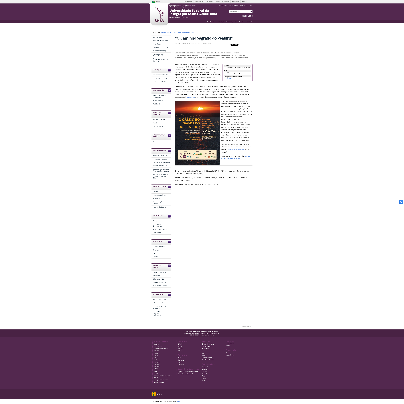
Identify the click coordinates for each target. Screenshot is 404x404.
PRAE (155, 360)
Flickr (249, 16)
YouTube (244, 16)
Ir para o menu (186, 5)
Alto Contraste (233, 6)
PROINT (156, 358)
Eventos (172, 32)
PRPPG (156, 353)
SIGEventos (191, 97)
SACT (155, 371)
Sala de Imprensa (231, 22)
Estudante (249, 22)
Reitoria (156, 344)
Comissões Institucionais (185, 374)
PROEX (156, 355)
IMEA (179, 358)
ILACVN (180, 348)
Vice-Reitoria (157, 346)
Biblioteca (181, 360)
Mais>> (228, 346)
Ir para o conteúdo (174, 5)
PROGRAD (157, 351)
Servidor (241, 22)
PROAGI (156, 364)
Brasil (158, 2)
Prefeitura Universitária (161, 348)
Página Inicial (165, 32)
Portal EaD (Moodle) (208, 360)
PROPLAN (157, 367)
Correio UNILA (206, 346)
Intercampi (205, 348)
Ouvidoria (181, 365)
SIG (203, 353)
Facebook (246, 16)
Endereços (221, 22)
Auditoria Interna (159, 382)
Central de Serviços (208, 344)
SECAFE (156, 373)
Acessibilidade (230, 353)
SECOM (156, 369)
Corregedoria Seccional (161, 380)
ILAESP (180, 346)
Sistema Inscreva (207, 358)
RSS (251, 6)
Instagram (251, 16)
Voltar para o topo (246, 326)
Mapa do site (244, 6)
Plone (178, 401)
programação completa (236, 149)
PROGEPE (157, 362)
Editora (180, 362)
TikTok (204, 378)
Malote (204, 351)
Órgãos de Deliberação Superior (188, 372)
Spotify (204, 380)
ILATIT (180, 351)
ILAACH (180, 344)
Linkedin (204, 371)
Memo (204, 355)
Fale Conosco (211, 22)
